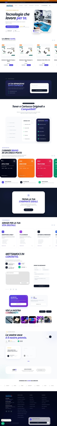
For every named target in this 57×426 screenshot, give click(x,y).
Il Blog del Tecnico (33, 402)
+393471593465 (23, 267)
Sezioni (26, 5)
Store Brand (37, 5)
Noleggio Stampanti (21, 404)
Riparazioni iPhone (21, 397)
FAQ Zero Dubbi (32, 404)
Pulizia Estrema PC (21, 417)
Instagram (41, 311)
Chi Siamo (31, 397)
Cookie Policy (44, 399)
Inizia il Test (28, 209)
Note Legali (44, 402)
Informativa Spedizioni (46, 404)
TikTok (48, 311)
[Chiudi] (56, 0)
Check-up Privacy (20, 415)
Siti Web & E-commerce (21, 399)
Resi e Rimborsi (44, 406)
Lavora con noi (32, 406)
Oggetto (35, 272)
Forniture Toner (20, 406)
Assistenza (21, 5)
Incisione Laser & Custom (22, 413)
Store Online (31, 5)
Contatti (31, 408)
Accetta (38, 422)
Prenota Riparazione (11, 26)
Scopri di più (38, 304)
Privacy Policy (44, 397)
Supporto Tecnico (50, 2)
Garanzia (43, 408)
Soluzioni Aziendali (21, 408)
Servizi (16, 5)
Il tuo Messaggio (36, 276)
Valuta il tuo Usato (21, 402)
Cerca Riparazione (39, 90)
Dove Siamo (32, 399)
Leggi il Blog (45, 2)
